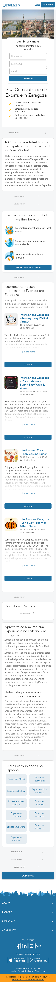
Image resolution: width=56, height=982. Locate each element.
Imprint (13, 971)
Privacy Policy (40, 971)
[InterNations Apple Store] (17, 960)
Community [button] (9, 930)
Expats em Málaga (16, 790)
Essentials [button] (8, 921)
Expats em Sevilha (16, 826)
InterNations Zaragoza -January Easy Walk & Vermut (34, 318)
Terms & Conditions (25, 971)
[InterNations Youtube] (38, 946)
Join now (28, 78)
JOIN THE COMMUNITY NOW (28, 267)
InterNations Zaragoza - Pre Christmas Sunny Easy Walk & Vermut (34, 383)
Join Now (48, 5)
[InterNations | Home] (10, 5)
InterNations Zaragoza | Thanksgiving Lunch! (34, 452)
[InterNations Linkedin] (24, 946)
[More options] (45, 133)
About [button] (6, 903)
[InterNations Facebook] (18, 946)
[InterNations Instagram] (31, 946)
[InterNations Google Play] (38, 960)
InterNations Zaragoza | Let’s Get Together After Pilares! (34, 522)
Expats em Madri (16, 779)
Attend (28, 364)
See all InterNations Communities (28, 979)
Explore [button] (7, 912)
